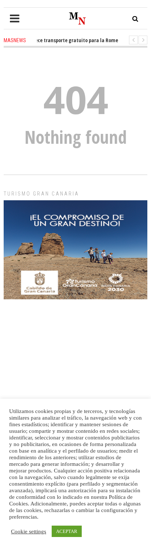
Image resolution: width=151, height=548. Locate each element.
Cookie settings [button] (28, 531)
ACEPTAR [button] (66, 531)
